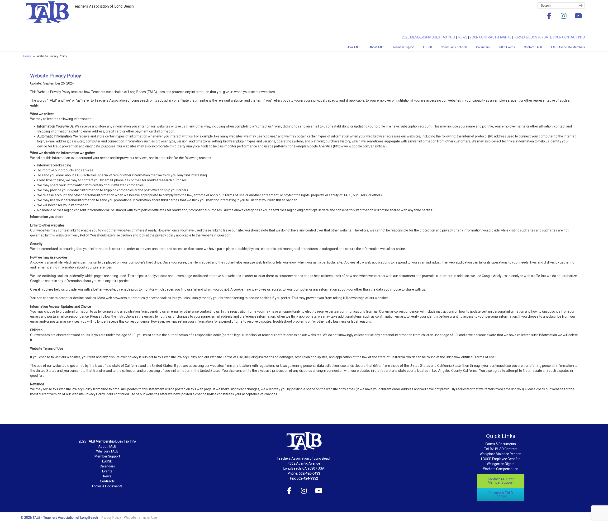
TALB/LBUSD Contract (501, 449)
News (107, 476)
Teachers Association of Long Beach (58, 19)
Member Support (107, 456)
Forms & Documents (107, 486)
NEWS (462, 37)
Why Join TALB (107, 451)
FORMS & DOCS (525, 37)
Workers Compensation (500, 469)
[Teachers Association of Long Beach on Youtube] (578, 16)
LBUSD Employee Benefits (500, 459)
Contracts (107, 481)
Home (27, 56)
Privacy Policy (111, 517)
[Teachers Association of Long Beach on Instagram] (563, 16)
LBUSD (107, 461)
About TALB (107, 446)
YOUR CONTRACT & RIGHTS (491, 37)
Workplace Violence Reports (501, 454)
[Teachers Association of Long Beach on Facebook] (549, 16)
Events (107, 471)
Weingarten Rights (500, 464)
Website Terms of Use (140, 517)
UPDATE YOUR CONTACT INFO (562, 37)
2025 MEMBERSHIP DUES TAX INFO (429, 37)
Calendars (107, 466)
